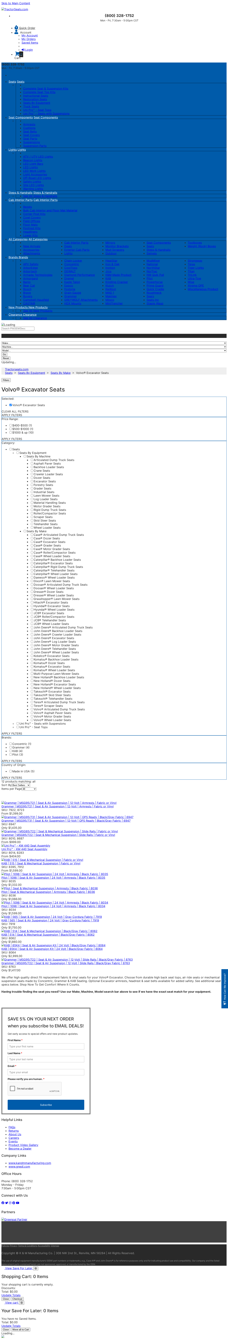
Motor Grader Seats (47, 506)
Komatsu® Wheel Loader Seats (54, 670)
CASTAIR (29, 303)
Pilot (150, 278)
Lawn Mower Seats (46, 495)
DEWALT (70, 271)
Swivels (152, 253)
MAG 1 (109, 292)
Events (13, 1141)
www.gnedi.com (19, 1166)
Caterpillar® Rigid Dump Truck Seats (58, 567)
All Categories (18, 239)
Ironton (110, 267)
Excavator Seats (45, 481)
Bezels (27, 207)
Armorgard (30, 278)
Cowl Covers (32, 217)
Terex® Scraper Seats (48, 705)
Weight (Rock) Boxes (202, 246)
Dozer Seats (42, 478)
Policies (5, 1245)
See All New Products (37, 310)
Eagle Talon (72, 282)
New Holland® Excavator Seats (55, 684)
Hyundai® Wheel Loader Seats (54, 609)
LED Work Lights (34, 171)
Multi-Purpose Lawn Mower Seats (56, 673)
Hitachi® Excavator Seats (51, 602)
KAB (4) (17, 751)
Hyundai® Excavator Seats (52, 606)
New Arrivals (31, 246)
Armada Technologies (37, 275)
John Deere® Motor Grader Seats (56, 645)
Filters (6, 380)
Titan (191, 271)
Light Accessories (35, 174)
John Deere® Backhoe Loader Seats (58, 631)
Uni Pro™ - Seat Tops (37, 110)
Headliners (30, 232)
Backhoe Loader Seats (49, 467)
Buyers (27, 296)
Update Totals (10, 1295)
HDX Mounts (72, 303)
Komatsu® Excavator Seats (52, 666)
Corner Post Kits (34, 214)
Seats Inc (153, 300)
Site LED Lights (33, 185)
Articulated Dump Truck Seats (54, 460)
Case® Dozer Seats (47, 538)
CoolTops (70, 267)
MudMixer (153, 260)
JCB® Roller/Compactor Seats (54, 616)
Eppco (68, 285)
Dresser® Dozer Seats (48, 591)
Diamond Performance (79, 275)
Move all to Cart (20, 1329)
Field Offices (31, 221)
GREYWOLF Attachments (81, 300)
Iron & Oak (112, 264)
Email (12, 1065)
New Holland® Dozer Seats (52, 681)
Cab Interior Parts (21, 200)
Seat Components (21, 117)
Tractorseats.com (16, 369)
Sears (150, 296)
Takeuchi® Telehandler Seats (53, 698)
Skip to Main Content (15, 3)
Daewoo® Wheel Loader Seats (54, 577)
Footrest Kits (31, 228)
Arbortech (30, 271)
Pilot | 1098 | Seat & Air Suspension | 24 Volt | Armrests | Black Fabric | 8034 (53, 906)
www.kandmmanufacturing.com (30, 1163)
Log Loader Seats (46, 499)
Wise (191, 282)
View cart (12, 1302)
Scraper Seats (43, 517)
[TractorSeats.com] (14, 9)
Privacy (13, 1245)
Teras (191, 264)
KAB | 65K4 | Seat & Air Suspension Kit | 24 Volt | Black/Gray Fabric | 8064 (52, 949)
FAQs (12, 1127)
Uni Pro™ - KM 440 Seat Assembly (24, 849)
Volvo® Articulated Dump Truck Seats (59, 709)
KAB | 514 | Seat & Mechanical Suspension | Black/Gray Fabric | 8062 (48, 934)
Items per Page (11, 788)
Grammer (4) (21, 747)
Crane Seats (42, 470)
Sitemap (55, 1245)
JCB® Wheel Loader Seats (51, 624)
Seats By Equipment (36, 103)
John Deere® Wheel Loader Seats (56, 652)
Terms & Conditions (27, 1245)
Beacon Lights (32, 160)
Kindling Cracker (116, 282)
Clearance (16, 314)
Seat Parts (30, 138)
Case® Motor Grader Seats (52, 549)
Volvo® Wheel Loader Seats (52, 720)
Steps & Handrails (20, 192)
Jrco (108, 271)
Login (29, 49)
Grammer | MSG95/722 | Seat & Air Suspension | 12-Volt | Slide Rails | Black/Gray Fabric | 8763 (65, 963)
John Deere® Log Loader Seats (55, 641)
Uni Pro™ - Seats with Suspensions (46, 113)
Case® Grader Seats (47, 545)
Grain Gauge (72, 292)
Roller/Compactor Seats (50, 513)
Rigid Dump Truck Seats (50, 510)
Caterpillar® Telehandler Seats (54, 570)
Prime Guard (155, 285)
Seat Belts (30, 131)
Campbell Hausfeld (36, 300)
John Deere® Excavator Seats (54, 638)
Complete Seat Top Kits (39, 92)
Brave (27, 292)
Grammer (70, 296)
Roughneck (154, 292)
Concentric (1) (21, 744)
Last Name (15, 1053)
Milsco (109, 300)
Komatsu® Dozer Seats (49, 663)
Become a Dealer (20, 1148)
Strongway (195, 260)
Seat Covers (31, 135)
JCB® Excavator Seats (49, 613)
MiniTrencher (114, 303)
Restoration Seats (35, 99)
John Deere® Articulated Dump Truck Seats (63, 627)
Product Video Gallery (23, 1145)
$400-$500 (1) (22, 425)
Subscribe (46, 1104)
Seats (12, 81)
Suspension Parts (34, 145)
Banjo (27, 282)
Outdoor (111, 253)
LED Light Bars (33, 163)
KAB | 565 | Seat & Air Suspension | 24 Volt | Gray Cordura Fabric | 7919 (50, 920)
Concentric (71, 264)
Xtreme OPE (196, 285)
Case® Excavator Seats (49, 542)
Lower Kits (30, 235)
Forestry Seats (43, 485)
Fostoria (69, 289)
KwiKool (110, 289)
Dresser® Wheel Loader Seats (54, 595)
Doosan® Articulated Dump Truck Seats (60, 584)
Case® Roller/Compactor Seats (55, 552)
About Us (15, 1134)
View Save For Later (19, 1268)
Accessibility (44, 1245)
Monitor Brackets (117, 246)
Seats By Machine (38, 456)
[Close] (35, 1268)
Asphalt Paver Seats (47, 463)
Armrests (29, 124)
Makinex (111, 296)
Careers (14, 1138)
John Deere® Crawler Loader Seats (57, 634)
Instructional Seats (35, 95)
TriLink (192, 275)
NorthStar (153, 267)
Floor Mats (30, 224)
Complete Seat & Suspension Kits (45, 88)
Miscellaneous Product (203, 289)
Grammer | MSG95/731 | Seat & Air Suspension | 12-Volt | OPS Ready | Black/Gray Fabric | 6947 (66, 820)
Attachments (31, 253)
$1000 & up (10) (23, 432)
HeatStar (111, 260)
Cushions (29, 128)
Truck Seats (31, 106)
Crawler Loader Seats (48, 474)
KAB (108, 278)
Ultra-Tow (194, 278)
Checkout (17, 1299)
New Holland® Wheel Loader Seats (57, 688)
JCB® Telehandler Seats (50, 620)
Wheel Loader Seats (47, 527)
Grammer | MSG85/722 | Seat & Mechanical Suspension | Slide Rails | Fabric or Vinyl (58, 835)
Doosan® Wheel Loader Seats (54, 588)
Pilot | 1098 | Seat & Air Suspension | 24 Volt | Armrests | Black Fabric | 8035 (53, 877)
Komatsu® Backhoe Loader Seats (56, 659)
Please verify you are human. (26, 1078)
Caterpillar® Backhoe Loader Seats (57, 559)
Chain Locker (73, 260)
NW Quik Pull (155, 275)
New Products (18, 307)
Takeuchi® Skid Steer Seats (52, 695)
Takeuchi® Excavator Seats (52, 691)
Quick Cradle (155, 289)
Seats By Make (61, 373)
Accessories (31, 250)
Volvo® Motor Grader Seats (52, 716)
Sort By (6, 785)
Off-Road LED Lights (37, 178)
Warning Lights (33, 188)
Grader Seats (42, 488)
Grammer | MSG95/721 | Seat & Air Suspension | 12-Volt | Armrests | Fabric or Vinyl (57, 806)
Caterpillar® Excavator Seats (53, 563)
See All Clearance (35, 318)
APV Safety (30, 264)
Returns (14, 1130)
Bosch (27, 289)
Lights (13, 149)
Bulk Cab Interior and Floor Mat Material (50, 210)
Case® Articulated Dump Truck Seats (59, 534)
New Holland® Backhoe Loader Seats (59, 677)
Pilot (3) (17, 754)
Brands (14, 257)
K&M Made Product (118, 275)
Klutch (109, 285)
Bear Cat (29, 285)
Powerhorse (155, 282)
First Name (15, 1040)
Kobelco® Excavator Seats (51, 656)
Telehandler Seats (46, 524)
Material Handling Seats (50, 502)
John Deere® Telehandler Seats (55, 648)
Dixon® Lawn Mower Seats (52, 581)
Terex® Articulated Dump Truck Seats (59, 702)
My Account (30, 35)
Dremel (69, 278)
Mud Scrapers (114, 250)
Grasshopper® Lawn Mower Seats (56, 599)
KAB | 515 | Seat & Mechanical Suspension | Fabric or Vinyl (40, 863)
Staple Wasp (155, 303)
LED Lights (30, 167)
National (152, 264)
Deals (68, 246)
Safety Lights (32, 181)
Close (6, 1299)
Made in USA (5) (23, 771)
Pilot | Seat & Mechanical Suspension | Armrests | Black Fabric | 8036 (48, 892)
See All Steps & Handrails (40, 196)
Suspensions (31, 142)
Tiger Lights (196, 267)
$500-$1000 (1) (22, 429)
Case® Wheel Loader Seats (52, 556)
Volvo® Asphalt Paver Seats (52, 713)
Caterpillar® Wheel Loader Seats (55, 574)
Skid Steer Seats (45, 520)
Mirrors (110, 242)
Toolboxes (195, 242)
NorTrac (152, 271)
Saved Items (30, 42)
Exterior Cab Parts (76, 250)
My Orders (29, 39)
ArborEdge (30, 267)
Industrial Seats (44, 492)
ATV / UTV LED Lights (38, 156)
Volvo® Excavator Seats (28, 405)
